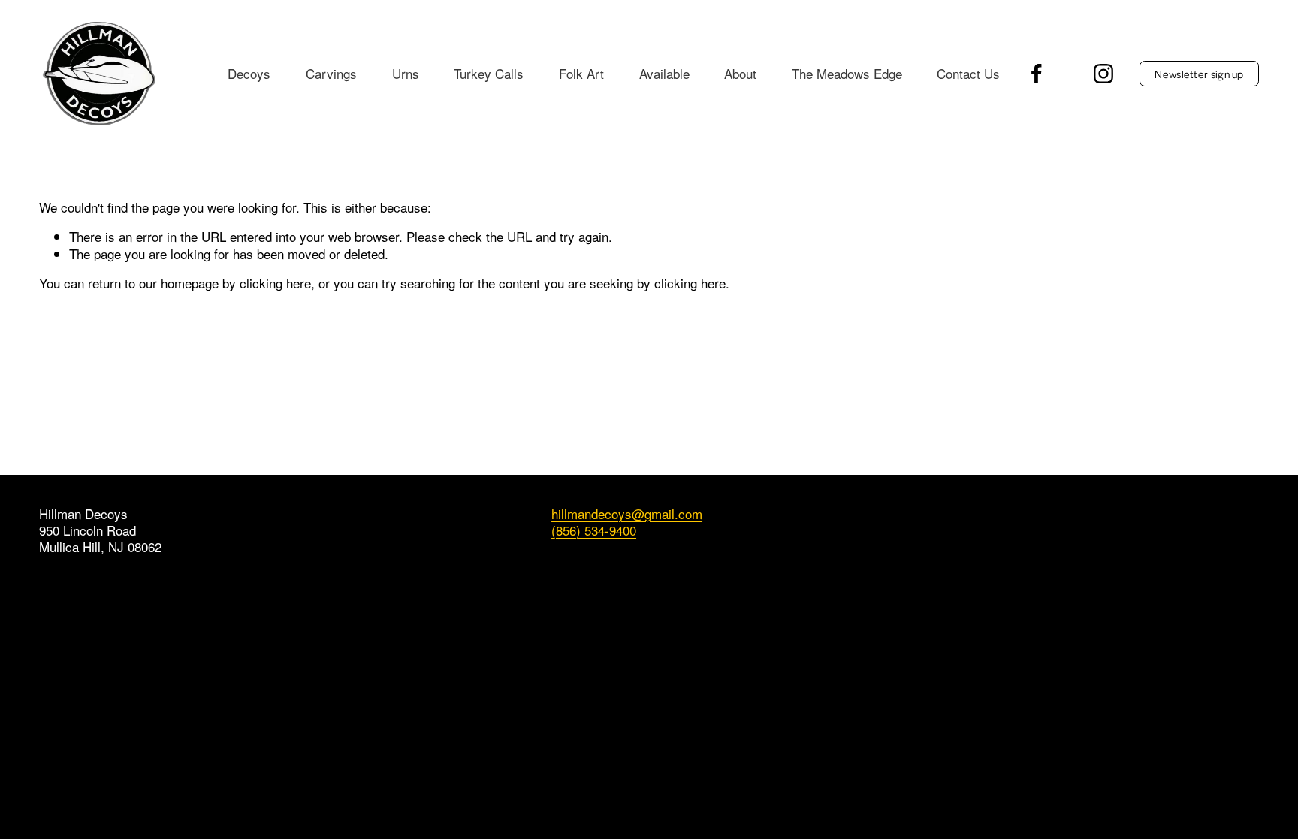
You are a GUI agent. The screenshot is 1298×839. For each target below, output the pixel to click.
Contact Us (968, 74)
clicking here (275, 282)
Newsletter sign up (1199, 73)
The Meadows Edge (847, 74)
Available (664, 74)
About (740, 74)
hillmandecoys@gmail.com (626, 514)
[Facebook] (1036, 73)
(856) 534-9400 (593, 530)
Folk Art (581, 74)
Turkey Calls (489, 74)
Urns (405, 74)
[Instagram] (1103, 73)
